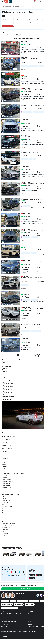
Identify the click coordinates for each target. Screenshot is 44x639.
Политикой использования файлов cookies (28, 585)
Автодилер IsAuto (5, 475)
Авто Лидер (13, 601)
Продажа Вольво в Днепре (7, 383)
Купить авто (4, 368)
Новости (30, 618)
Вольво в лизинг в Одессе (7, 446)
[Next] (38, 355)
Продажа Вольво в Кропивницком (9, 391)
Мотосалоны (9, 620)
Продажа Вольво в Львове (7, 394)
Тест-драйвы (30, 620)
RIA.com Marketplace (34, 601)
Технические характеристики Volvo (9, 375)
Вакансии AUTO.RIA (30, 604)
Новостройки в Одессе (6, 442)
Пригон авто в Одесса (6, 449)
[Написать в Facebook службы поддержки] (41, 595)
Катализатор (4, 517)
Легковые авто (5, 458)
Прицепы (4, 462)
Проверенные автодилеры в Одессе (13, 473)
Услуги (6, 626)
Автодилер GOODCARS (6, 483)
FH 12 (21, 34)
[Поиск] (34, 1)
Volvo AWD (5, 362)
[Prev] (15, 355)
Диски (3, 512)
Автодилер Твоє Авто (6, 489)
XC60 (17, 34)
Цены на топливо (31, 627)
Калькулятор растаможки (33, 626)
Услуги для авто (32, 611)
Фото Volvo (4, 377)
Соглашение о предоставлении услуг (8, 631)
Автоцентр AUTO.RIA (12, 621)
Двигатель (4, 508)
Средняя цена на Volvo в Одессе (8, 443)
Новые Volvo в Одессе (6, 439)
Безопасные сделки (19, 604)
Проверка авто (5, 434)
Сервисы (30, 624)
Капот (3, 515)
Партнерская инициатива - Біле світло (9, 607)
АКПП (3, 496)
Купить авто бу (5, 371)
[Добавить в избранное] (37, 1)
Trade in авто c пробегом (7, 448)
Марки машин (5, 369)
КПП (3, 514)
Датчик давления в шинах (7, 506)
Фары (3, 540)
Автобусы (4, 468)
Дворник (3, 510)
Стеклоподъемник (5, 533)
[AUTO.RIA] (8, 1)
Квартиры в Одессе (6, 440)
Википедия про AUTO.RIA (7, 604)
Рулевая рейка (5, 529)
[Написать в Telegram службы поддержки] (37, 595)
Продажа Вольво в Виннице (7, 382)
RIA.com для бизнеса (22, 601)
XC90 (4, 34)
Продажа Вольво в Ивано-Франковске (9, 388)
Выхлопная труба (5, 502)
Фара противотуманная (6, 539)
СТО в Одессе (4, 451)
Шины (3, 544)
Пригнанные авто (17, 613)
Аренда (2, 626)
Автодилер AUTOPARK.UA (7, 479)
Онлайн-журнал (31, 621)
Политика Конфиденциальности (23, 631)
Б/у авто (3, 611)
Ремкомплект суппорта (6, 527)
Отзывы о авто (5, 601)
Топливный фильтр (6, 537)
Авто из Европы (10, 613)
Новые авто (4, 618)
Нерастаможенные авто (6, 615)
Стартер (3, 531)
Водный (3, 470)
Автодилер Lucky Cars (6, 485)
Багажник (4, 498)
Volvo (3, 374)
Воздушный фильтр (6, 500)
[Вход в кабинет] (40, 1)
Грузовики (4, 464)
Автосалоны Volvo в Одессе (7, 437)
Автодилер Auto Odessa (6, 487)
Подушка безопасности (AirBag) (8, 523)
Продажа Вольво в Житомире (8, 385)
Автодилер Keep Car (6, 477)
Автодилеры (3, 613)
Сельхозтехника (5, 624)
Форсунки (4, 542)
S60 (12, 34)
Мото (3, 460)
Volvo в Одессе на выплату (7, 452)
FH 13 (8, 34)
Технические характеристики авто (9, 372)
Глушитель (4, 504)
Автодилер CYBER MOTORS (7, 481)
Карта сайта (33, 631)
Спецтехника (4, 466)
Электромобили (4, 621)
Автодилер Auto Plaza (6, 491)
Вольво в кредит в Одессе (7, 445)
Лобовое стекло (5, 519)
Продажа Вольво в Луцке (7, 392)
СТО (28, 613)
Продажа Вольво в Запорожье (8, 386)
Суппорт (3, 535)
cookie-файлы (10, 585)
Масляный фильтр (5, 521)
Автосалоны (3, 620)
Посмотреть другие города (7, 396)
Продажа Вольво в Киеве (7, 389)
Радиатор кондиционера (7, 525)
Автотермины (38, 627)
